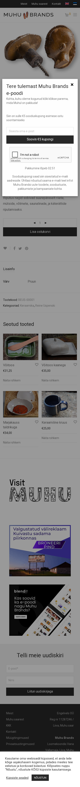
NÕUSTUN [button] (40, 777)
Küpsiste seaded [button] (17, 778)
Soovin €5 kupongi (40, 139)
